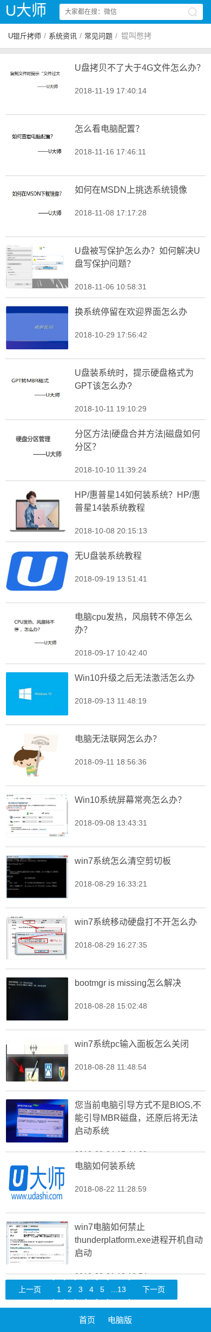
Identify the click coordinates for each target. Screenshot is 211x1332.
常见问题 (98, 36)
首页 (87, 1319)
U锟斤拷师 (24, 36)
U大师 (26, 10)
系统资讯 (63, 36)
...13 (118, 1289)
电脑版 (120, 1319)
